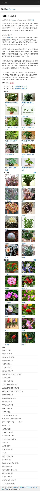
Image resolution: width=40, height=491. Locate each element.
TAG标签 (23, 487)
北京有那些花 (6, 429)
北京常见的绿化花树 (8, 483)
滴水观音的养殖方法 (8, 357)
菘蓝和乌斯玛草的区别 (9, 398)
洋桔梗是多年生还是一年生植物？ (12, 422)
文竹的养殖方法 (7, 367)
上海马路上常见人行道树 (9, 415)
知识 (14, 9)
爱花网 (4, 2)
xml (19, 487)
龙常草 (4, 453)
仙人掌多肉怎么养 (7, 371)
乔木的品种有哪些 (7, 473)
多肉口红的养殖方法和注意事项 (11, 374)
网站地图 (15, 487)
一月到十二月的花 (7, 432)
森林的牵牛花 (6, 412)
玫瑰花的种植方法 (7, 449)
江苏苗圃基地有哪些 (8, 436)
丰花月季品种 (6, 378)
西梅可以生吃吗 (7, 408)
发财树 (12, 83)
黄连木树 (5, 442)
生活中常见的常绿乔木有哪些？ (11, 419)
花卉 (13, 20)
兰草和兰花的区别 (7, 381)
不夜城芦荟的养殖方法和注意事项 (12, 391)
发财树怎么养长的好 (21, 89)
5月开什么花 (6, 425)
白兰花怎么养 (6, 350)
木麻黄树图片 (6, 446)
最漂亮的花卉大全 (7, 360)
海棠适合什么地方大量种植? (10, 463)
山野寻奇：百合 (7, 354)
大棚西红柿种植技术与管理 (10, 388)
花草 (6, 489)
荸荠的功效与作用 (7, 405)
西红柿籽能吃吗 (7, 401)
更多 (34, 173)
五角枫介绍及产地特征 (9, 439)
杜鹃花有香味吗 (7, 477)
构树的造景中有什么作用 (9, 470)
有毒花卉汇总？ (7, 364)
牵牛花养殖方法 (7, 466)
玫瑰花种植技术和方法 (9, 480)
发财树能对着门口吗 (21, 86)
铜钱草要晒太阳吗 (7, 395)
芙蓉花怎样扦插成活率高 (9, 384)
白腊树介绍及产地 (7, 456)
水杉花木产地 (6, 460)
